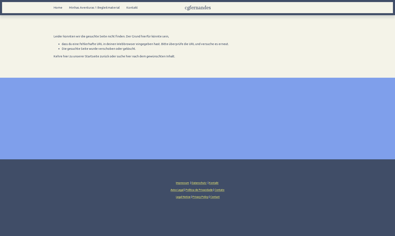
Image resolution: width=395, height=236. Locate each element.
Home (57, 7)
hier (66, 56)
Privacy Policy (200, 196)
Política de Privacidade (199, 189)
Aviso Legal (177, 189)
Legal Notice (183, 196)
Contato (219, 189)
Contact (215, 196)
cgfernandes (198, 7)
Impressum (182, 182)
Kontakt (132, 7)
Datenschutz (199, 182)
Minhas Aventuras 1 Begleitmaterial (94, 7)
